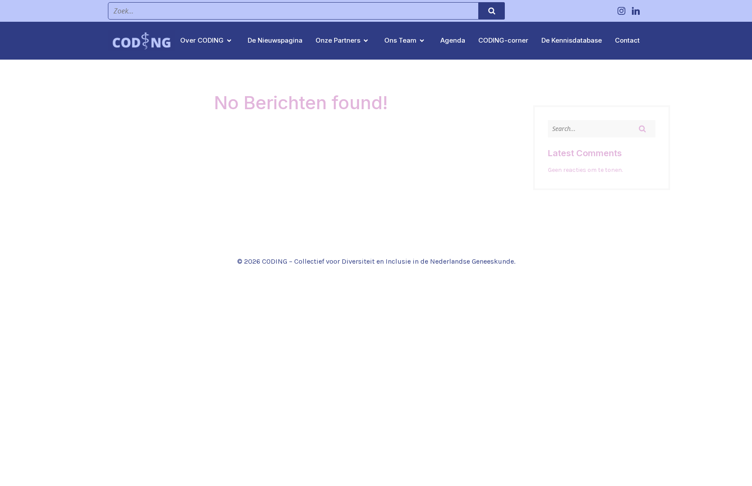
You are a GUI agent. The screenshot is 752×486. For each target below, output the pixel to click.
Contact (627, 40)
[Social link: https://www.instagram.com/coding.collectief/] (622, 11)
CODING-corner (503, 40)
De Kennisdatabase (571, 40)
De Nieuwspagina (275, 40)
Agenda (452, 40)
